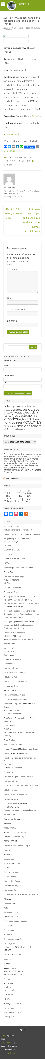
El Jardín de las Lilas (12, 550)
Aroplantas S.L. (10, 648)
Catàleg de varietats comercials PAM (18, 530)
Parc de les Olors (11, 592)
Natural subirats (10, 903)
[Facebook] (24, 1030)
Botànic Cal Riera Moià (13, 768)
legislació (24, 419)
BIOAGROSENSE (10, 841)
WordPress (10, 1053)
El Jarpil (7, 868)
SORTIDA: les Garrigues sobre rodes (13, 213)
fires (15, 415)
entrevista (16, 412)
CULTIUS (27, 157)
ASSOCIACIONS (14, 157)
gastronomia (27, 415)
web (16, 429)
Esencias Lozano (11, 872)
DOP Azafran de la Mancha (15, 633)
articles (26, 406)
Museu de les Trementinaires (15, 682)
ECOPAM (7, 999)
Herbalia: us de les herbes (14, 559)
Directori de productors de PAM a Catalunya (22, 534)
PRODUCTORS (23, 161)
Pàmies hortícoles (11, 912)
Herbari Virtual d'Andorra (14, 745)
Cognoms (9, 375)
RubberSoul (7, 1042)
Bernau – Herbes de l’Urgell (15, 837)
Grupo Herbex (10, 877)
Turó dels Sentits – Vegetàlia (15, 699)
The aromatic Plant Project (14, 577)
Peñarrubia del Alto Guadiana (16, 921)
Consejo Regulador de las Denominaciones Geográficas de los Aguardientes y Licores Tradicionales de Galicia (21, 614)
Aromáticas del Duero (13, 819)
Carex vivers (9, 995)
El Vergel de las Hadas (13, 659)
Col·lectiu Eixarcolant (12, 588)
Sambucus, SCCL (11, 935)
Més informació (12, 134)
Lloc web (12, 320)
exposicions (31, 412)
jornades (11, 419)
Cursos (33, 409)
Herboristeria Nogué (12, 668)
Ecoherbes (8, 772)
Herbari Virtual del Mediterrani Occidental (21, 749)
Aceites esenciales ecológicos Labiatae (20, 639)
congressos (19, 409)
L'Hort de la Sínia (11, 677)
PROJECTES (32, 422)
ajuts (14, 406)
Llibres (34, 419)
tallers (36, 426)
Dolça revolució (10, 545)
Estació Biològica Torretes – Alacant (18, 777)
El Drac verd (9, 859)
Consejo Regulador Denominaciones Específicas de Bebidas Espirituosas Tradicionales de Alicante (19, 625)
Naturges (7, 908)
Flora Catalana (10, 726)
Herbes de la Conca (12, 881)
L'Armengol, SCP (11, 890)
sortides (8, 165)
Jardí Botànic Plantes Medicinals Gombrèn (21, 786)
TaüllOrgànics (9, 943)
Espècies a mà (10, 968)
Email (6, 383)
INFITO (7, 563)
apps (18, 406)
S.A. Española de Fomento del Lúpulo (19, 597)
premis (19, 423)
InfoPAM (23, 3)
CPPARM (36, 116)
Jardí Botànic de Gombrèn (15, 673)
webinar (22, 429)
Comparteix (9, 151)
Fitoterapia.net (9, 554)
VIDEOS (8, 429)
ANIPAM (7, 583)
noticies (9, 422)
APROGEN (8, 950)
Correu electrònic (17, 309)
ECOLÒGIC (9, 161)
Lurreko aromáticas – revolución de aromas (21, 894)
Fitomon (7, 979)
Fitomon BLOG (10, 664)
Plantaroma (8, 926)
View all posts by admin (14, 197)
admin (7, 28)
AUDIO (34, 406)
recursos (10, 426)
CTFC (3, 1036)
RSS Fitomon (12, 479)
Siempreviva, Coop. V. (13, 939)
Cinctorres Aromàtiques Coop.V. (17, 846)
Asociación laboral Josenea (15, 832)
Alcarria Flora (9, 644)
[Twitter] (21, 1030)
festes (7, 415)
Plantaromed (9, 930)
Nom (10, 298)
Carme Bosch (9, 655)
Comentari (13, 269)
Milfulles (7, 899)
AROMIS (7, 823)
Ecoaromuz (9, 850)
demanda (7, 413)
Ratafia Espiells (10, 572)
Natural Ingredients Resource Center (18, 568)
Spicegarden (9, 1017)
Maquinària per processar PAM (16, 539)
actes (8, 406)
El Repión (8, 963)
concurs (7, 410)
